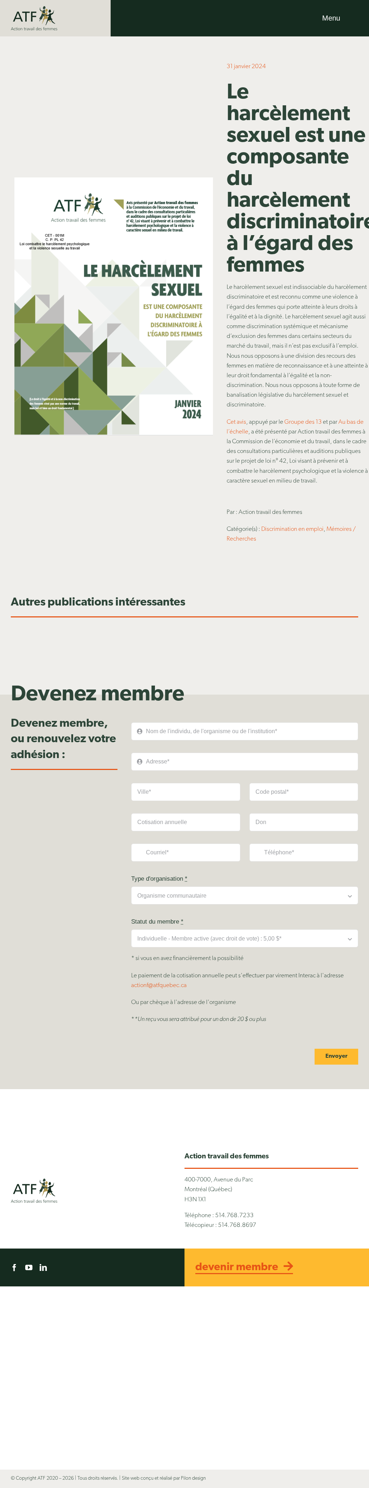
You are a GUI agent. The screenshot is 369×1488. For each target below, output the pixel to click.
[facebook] (14, 1267)
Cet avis (236, 422)
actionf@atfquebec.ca (159, 985)
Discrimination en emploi (292, 529)
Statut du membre (157, 921)
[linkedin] (43, 1267)
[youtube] (28, 1267)
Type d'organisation (159, 878)
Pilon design (193, 1478)
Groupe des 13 (303, 422)
